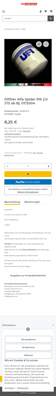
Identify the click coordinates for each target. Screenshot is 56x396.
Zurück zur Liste (12, 29)
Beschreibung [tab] (12, 202)
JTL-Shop (32, 392)
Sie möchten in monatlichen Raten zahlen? (28, 190)
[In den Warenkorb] (6, 37)
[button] (40, 11)
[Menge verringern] (7, 166)
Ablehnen (28, 355)
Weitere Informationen (28, 192)
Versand (26, 131)
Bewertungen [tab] (32, 202)
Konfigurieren (28, 347)
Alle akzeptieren (28, 339)
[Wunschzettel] (45, 11)
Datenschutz (22, 388)
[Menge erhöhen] (49, 166)
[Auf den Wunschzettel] (46, 44)
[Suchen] (51, 18)
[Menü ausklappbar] (3, 11)
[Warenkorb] (51, 11)
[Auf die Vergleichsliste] (39, 44)
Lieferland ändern (12, 134)
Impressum (9, 388)
